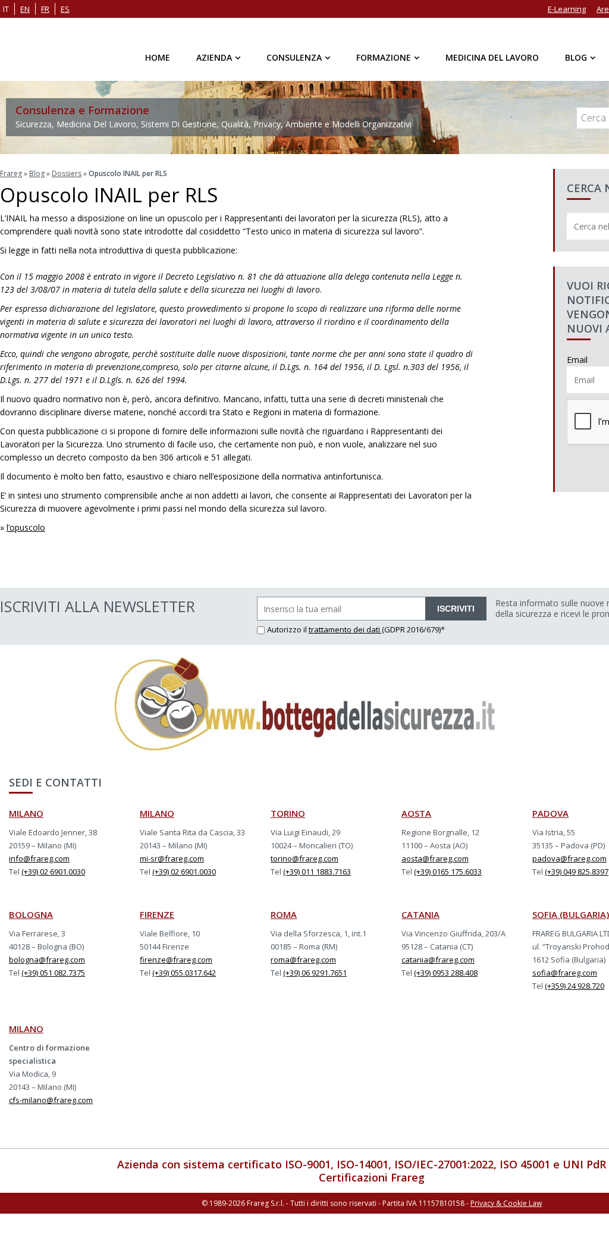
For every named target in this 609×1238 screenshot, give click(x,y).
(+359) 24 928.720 (574, 985)
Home (157, 57)
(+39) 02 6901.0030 (53, 871)
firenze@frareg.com (176, 959)
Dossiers (66, 173)
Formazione (383, 57)
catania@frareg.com (438, 959)
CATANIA (420, 914)
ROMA (284, 914)
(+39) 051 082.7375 (53, 972)
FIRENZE (157, 914)
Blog (576, 57)
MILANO (26, 813)
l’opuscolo (26, 527)
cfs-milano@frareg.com (51, 1100)
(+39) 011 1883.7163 (317, 871)
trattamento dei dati (345, 629)
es (65, 9)
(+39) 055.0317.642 (184, 972)
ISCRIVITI (456, 608)
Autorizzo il (288, 629)
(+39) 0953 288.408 (446, 972)
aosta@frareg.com (435, 858)
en (25, 9)
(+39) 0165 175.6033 (448, 871)
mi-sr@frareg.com (172, 858)
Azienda (214, 57)
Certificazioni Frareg (372, 1177)
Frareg (11, 173)
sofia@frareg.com (564, 972)
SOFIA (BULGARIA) (570, 914)
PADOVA (550, 813)
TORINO (288, 813)
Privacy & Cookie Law (506, 1203)
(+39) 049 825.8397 (576, 871)
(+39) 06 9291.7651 (315, 972)
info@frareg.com (39, 858)
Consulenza (294, 57)
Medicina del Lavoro (492, 57)
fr (45, 9)
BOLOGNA (31, 914)
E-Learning (567, 9)
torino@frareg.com (304, 858)
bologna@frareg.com (47, 959)
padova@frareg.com (569, 858)
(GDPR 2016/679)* (413, 629)
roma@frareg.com (303, 959)
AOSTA (416, 813)
